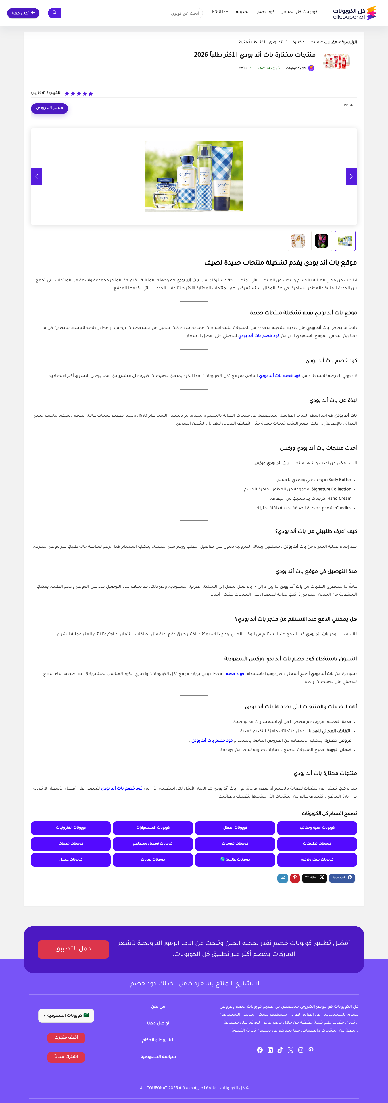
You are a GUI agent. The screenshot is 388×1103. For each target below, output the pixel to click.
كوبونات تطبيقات (317, 844)
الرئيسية (349, 43)
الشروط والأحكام (158, 1040)
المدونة (243, 12)
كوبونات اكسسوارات (153, 828)
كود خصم (266, 12)
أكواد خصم (234, 674)
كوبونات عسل (70, 860)
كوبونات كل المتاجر (300, 12)
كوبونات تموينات (235, 844)
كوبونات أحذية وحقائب (317, 828)
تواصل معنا (158, 1024)
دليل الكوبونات (296, 68)
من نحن (158, 1007)
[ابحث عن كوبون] (54, 13)
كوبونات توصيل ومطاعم (153, 844)
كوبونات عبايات (153, 860)
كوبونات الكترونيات (71, 828)
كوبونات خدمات (71, 844)
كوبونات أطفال (235, 828)
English (220, 12)
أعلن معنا (20, 14)
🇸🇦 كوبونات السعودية (66, 1016)
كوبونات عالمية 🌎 (235, 860)
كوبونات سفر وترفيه (317, 860)
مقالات (330, 43)
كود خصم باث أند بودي (258, 336)
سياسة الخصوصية (158, 1057)
